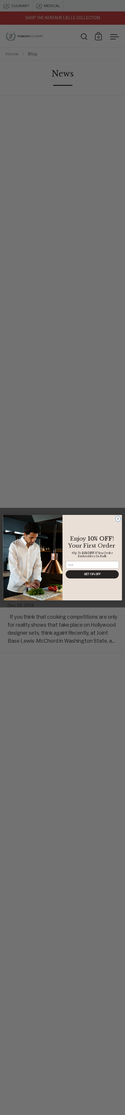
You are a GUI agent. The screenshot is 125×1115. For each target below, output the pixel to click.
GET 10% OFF (92, 574)
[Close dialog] (118, 518)
